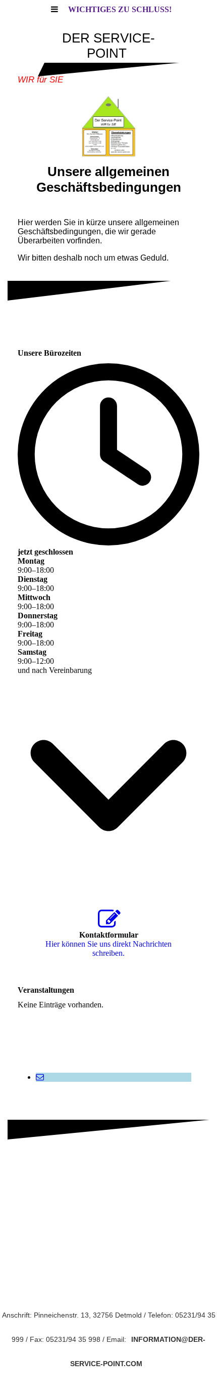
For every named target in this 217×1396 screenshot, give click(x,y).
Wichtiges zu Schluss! (120, 9)
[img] (108, 126)
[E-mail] (40, 1077)
